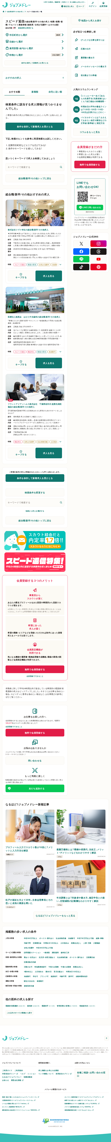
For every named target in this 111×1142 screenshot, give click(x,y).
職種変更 (57, 2)
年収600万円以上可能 (44, 948)
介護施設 (96, 943)
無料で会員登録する (35, 669)
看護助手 (48, 1006)
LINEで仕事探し (49, 2)
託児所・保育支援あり (47, 957)
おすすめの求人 (13, 77)
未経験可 (71, 938)
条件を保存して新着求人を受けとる (34, 63)
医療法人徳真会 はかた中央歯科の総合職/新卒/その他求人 (34, 316)
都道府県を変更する (25, 28)
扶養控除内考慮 (30, 962)
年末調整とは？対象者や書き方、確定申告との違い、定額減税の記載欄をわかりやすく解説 (81, 899)
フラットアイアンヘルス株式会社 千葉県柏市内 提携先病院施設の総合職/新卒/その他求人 (35, 405)
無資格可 (54, 976)
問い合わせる (35, 760)
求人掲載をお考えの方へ (77, 2)
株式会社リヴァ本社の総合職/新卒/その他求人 (28, 229)
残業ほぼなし (76, 943)
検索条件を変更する (35, 492)
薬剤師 (33, 1006)
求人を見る (48, 275)
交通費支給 (37, 943)
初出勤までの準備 (89, 75)
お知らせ (5, 1080)
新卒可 (71, 976)
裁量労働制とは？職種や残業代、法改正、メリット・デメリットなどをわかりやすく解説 (80, 851)
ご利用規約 (18, 1070)
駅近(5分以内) (29, 981)
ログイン (93, 6)
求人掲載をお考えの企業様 (48, 1070)
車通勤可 (40, 981)
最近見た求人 (69, 6)
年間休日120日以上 (50, 943)
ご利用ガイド (65, 2)
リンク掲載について (46, 1073)
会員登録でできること (35, 676)
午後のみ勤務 (66, 967)
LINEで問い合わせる (91, 207)
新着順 (35, 91)
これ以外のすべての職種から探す (19, 1012)
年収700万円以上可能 (85, 938)
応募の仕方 (86, 48)
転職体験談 (28, 1077)
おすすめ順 (14, 91)
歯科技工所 (65, 952)
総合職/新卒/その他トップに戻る (35, 178)
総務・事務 (100, 938)
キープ (81, 6)
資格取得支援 (29, 986)
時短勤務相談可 (40, 967)
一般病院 (46, 952)
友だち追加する (37, 788)
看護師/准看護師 (15, 1006)
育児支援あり (59, 971)
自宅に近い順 (55, 91)
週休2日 (48, 971)
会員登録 (103, 6)
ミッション (31, 1073)
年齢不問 (27, 943)
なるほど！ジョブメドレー (12, 1077)
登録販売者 (87, 1006)
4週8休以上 (28, 971)
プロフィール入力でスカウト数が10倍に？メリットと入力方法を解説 (29, 848)
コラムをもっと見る (90, 132)
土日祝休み (65, 943)
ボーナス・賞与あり (46, 938)
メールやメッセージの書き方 (93, 66)
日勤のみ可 (28, 967)
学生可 (35, 976)
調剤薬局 (55, 952)
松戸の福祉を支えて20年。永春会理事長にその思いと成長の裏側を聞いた (29, 901)
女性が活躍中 (29, 948)
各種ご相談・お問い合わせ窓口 (91, 1074)
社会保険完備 (61, 938)
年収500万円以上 (30, 938)
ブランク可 (44, 976)
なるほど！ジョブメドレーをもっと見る (55, 915)
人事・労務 (87, 943)
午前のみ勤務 (54, 967)
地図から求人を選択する (35, 511)
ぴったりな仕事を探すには (93, 39)
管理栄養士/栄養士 (67, 1006)
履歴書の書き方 (88, 57)
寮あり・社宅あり (30, 957)
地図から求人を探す (91, 20)
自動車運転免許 (82, 976)
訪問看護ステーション (32, 952)
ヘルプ (22, 1073)
